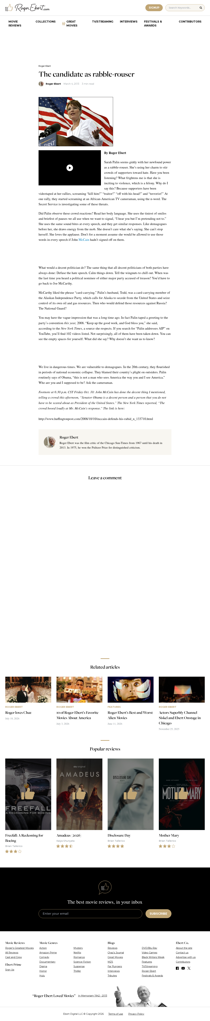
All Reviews (11, 952)
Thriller (77, 971)
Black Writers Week (153, 957)
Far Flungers (115, 966)
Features (147, 961)
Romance (79, 957)
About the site (184, 948)
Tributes (112, 975)
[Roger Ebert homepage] (27, 8)
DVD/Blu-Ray (149, 948)
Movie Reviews (15, 23)
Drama (43, 966)
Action (43, 948)
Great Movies (71, 23)
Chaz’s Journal (116, 952)
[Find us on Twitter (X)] (189, 968)
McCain (84, 239)
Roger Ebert (45, 66)
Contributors (190, 21)
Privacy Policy (136, 1013)
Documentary (47, 961)
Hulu (42, 975)
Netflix (77, 952)
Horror (43, 971)
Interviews (128, 21)
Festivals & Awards (153, 23)
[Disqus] (105, 609)
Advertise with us (186, 957)
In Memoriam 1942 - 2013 (92, 995)
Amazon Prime (48, 952)
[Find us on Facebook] (177, 968)
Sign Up (9, 969)
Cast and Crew (13, 957)
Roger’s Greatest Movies (19, 948)
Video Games (149, 952)
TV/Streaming (102, 21)
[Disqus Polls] (105, 527)
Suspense (79, 966)
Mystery (78, 948)
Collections (46, 21)
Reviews (112, 948)
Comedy (44, 957)
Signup (154, 7)
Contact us (182, 952)
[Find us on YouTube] (183, 968)
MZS (110, 961)
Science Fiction (82, 961)
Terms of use (115, 1013)
